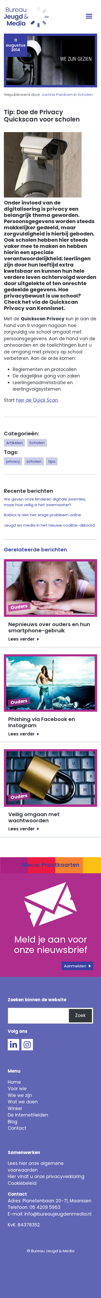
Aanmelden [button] (75, 966)
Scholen (85, 94)
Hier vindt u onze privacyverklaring (46, 1176)
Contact (17, 1128)
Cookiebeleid (22, 1183)
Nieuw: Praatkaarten (50, 865)
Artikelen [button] (14, 442)
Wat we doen (23, 1102)
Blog (12, 1122)
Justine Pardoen (57, 94)
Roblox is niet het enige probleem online (42, 515)
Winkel (15, 1108)
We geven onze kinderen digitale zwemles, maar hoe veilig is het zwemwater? (45, 501)
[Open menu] (89, 17)
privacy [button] (13, 461)
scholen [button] (33, 461)
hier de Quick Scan (37, 400)
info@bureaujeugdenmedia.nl (57, 1214)
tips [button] (51, 461)
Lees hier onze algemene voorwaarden (36, 1166)
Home (14, 1082)
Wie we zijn (20, 1095)
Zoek (80, 1015)
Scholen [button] (37, 442)
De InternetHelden (28, 1115)
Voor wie (17, 1089)
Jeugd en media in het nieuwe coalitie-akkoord (49, 525)
